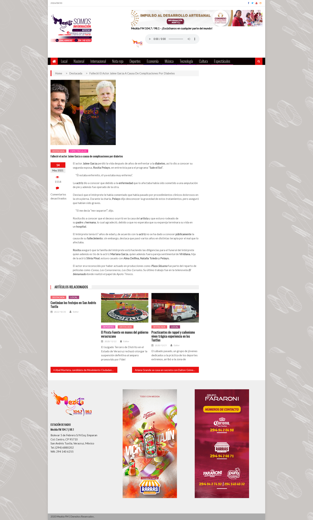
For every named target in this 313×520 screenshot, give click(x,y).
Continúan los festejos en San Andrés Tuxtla (73, 305)
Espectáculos (222, 61)
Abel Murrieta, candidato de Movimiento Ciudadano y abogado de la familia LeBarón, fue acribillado (86, 370)
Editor (76, 311)
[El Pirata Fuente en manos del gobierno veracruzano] (125, 308)
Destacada (58, 151)
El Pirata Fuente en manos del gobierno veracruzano (124, 334)
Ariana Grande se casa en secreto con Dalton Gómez (164, 370)
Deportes (135, 61)
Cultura (203, 61)
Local (64, 61)
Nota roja (117, 61)
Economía (152, 61)
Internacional (98, 61)
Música (169, 61)
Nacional (79, 61)
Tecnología (186, 61)
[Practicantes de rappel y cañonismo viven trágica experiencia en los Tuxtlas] (175, 308)
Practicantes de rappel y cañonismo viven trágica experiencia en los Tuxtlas (173, 336)
